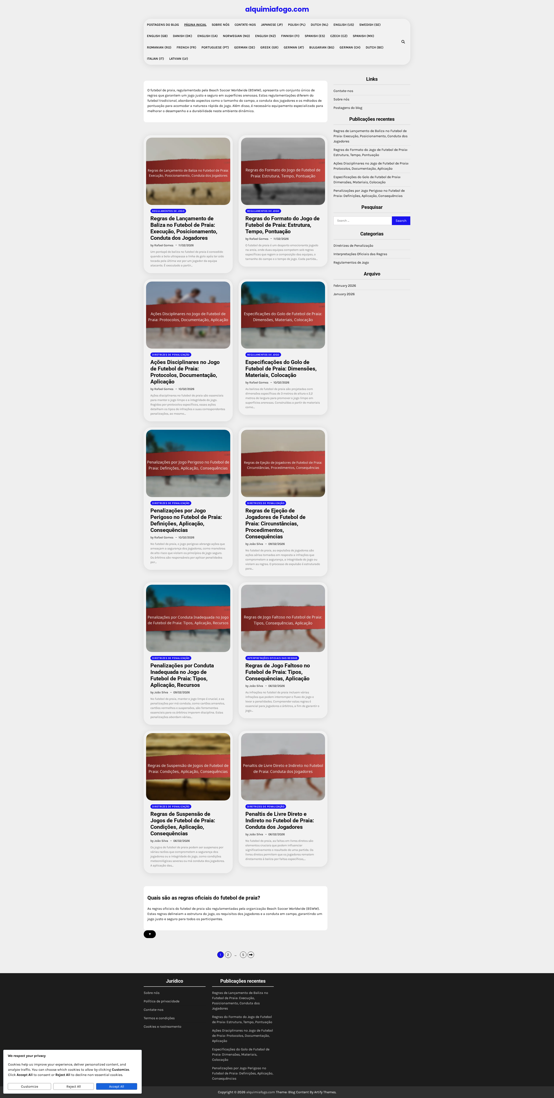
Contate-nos (245, 25)
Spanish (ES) (315, 36)
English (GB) (157, 36)
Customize (29, 1086)
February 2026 (344, 285)
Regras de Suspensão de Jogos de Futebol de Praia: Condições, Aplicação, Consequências (182, 824)
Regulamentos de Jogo (168, 211)
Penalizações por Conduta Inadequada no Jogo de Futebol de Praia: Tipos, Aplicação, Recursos (182, 675)
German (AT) (294, 47)
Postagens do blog (163, 25)
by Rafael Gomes (161, 245)
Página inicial (195, 25)
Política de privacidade (161, 1001)
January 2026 (344, 294)
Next (251, 954)
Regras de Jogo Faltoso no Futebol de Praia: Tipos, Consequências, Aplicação (277, 672)
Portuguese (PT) (215, 47)
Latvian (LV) (178, 59)
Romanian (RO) (159, 47)
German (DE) (244, 47)
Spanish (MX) (363, 36)
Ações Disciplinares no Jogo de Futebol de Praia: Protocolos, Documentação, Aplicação (185, 372)
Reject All (73, 1086)
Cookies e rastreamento (162, 1026)
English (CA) (207, 36)
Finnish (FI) (290, 36)
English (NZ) (265, 36)
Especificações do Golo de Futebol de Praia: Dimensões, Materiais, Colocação (281, 368)
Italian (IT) (155, 59)
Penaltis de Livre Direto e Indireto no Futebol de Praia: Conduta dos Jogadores (279, 820)
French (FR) (186, 47)
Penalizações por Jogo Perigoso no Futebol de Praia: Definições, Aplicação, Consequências (186, 520)
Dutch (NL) (319, 25)
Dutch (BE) (374, 47)
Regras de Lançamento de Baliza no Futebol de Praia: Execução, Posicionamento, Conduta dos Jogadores (183, 228)
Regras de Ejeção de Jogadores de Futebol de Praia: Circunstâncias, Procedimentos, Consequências (275, 523)
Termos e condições (159, 1018)
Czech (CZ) (339, 36)
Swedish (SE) (370, 25)
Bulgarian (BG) (321, 47)
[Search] (403, 42)
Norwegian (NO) (236, 36)
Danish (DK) (182, 36)
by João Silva (254, 544)
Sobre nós (220, 25)
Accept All (116, 1086)
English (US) (343, 25)
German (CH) (350, 47)
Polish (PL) (297, 25)
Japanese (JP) (272, 25)
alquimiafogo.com (277, 9)
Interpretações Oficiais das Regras (272, 658)
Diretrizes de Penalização (171, 354)
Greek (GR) (269, 47)
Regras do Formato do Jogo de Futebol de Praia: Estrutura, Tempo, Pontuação (282, 225)
